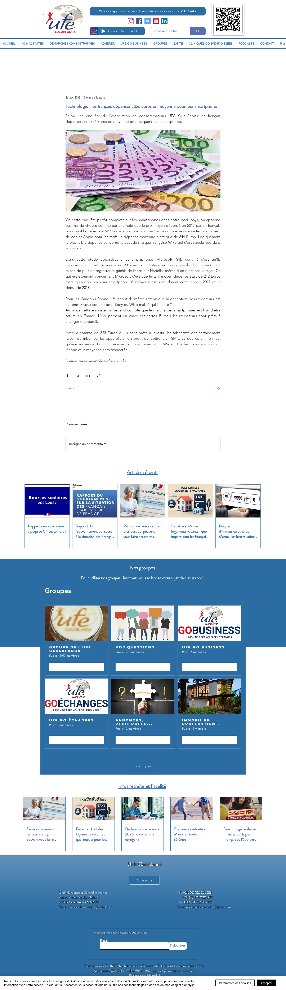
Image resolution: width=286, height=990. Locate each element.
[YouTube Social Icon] (156, 21)
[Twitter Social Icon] (147, 21)
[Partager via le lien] (98, 375)
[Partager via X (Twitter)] (78, 375)
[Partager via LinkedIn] (88, 375)
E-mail (104, 940)
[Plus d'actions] (217, 97)
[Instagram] (131, 21)
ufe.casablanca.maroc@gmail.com (90, 906)
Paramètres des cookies (235, 983)
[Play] (103, 31)
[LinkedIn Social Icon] (164, 21)
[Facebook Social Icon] (139, 21)
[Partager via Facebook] (68, 375)
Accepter (266, 983)
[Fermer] (280, 983)
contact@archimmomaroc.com (173, 970)
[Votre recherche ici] (197, 31)
